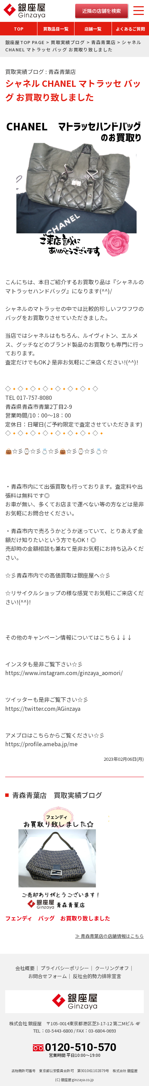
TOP (18, 29)
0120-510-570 (80, 1050)
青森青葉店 (103, 42)
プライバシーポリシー (65, 968)
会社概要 (25, 968)
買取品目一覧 (55, 29)
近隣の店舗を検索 (101, 10)
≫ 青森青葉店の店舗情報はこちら (109, 936)
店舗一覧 (93, 29)
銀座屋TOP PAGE (25, 42)
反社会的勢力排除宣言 (97, 976)
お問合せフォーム (47, 976)
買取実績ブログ (68, 42)
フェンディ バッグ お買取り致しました (57, 918)
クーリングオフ (112, 968)
